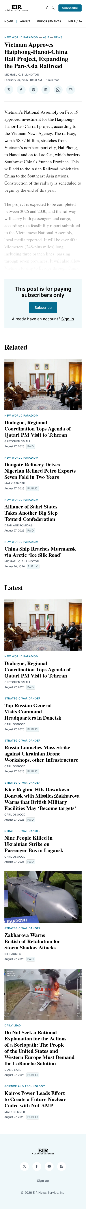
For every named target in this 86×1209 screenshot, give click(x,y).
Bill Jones (12, 954)
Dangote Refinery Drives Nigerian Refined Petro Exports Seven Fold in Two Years (40, 470)
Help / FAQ (76, 21)
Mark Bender (14, 483)
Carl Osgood (15, 724)
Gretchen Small (17, 441)
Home (8, 21)
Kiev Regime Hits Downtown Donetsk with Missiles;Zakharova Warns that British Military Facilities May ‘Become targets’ (42, 798)
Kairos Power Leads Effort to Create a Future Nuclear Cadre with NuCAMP (35, 1099)
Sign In (67, 319)
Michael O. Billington (21, 74)
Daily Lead (12, 1025)
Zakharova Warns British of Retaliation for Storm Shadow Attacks (32, 941)
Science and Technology (24, 1086)
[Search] (53, 8)
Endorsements (49, 21)
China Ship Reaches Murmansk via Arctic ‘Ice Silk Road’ (40, 552)
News (58, 37)
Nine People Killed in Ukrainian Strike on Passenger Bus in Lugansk (33, 844)
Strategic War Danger (22, 698)
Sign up (43, 1180)
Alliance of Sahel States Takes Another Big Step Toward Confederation (31, 512)
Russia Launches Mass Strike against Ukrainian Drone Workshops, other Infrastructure (41, 753)
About (25, 21)
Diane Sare (12, 1069)
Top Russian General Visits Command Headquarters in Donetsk (32, 711)
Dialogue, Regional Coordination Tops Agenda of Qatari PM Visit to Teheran (37, 428)
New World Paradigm (21, 37)
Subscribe (70, 8)
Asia (46, 37)
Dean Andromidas (18, 525)
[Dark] (48, 8)
